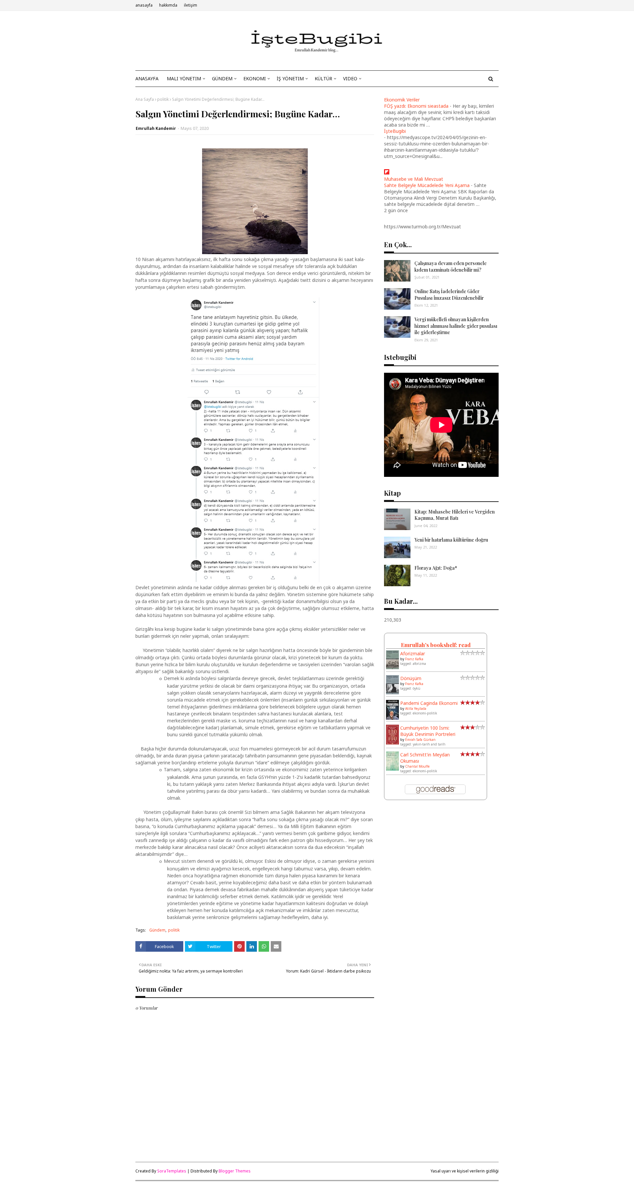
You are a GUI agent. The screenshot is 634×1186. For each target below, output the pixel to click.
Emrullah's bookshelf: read (436, 644)
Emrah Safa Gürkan (420, 739)
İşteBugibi (395, 131)
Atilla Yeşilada (415, 708)
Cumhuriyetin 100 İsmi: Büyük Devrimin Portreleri (427, 731)
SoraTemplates (171, 1171)
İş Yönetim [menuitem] (290, 78)
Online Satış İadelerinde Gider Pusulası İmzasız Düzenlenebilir (449, 294)
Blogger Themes (235, 1171)
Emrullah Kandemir (156, 128)
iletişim (190, 5)
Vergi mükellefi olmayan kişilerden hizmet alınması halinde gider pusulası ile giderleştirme (455, 325)
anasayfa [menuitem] (146, 78)
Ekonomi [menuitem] (254, 78)
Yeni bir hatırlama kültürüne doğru (451, 540)
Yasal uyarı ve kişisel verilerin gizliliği (465, 1171)
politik (163, 99)
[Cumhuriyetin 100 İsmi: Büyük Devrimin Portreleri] (392, 743)
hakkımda (168, 5)
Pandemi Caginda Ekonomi (429, 703)
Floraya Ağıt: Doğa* (435, 568)
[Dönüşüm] (392, 692)
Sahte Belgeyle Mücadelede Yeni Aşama (427, 185)
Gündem (157, 930)
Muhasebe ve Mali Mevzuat (413, 179)
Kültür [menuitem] (323, 78)
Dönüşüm (410, 678)
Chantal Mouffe (417, 766)
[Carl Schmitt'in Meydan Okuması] (392, 769)
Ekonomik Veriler (402, 99)
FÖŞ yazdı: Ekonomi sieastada (416, 106)
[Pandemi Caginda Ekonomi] (392, 718)
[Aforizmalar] (392, 667)
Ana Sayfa (144, 99)
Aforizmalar (412, 653)
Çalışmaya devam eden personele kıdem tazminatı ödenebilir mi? (450, 266)
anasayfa (144, 5)
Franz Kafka (414, 659)
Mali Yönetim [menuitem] (184, 78)
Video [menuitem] (350, 78)
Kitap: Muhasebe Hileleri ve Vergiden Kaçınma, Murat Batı (454, 515)
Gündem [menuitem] (222, 78)
